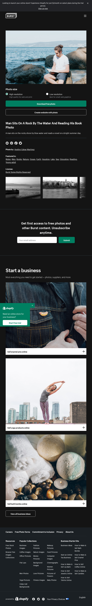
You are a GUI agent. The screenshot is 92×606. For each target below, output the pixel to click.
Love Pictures (38, 573)
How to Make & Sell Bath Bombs (80, 548)
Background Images (37, 564)
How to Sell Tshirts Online (66, 578)
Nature (26, 158)
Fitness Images (39, 580)
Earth (38, 158)
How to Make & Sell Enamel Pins (80, 557)
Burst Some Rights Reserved (18, 171)
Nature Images (38, 552)
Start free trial (15, 322)
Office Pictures (25, 555)
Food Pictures (52, 552)
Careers (9, 531)
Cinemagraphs (52, 562)
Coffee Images (25, 552)
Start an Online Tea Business (66, 556)
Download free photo (46, 103)
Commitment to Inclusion (43, 531)
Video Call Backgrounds (24, 585)
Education (64, 158)
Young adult (11, 162)
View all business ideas (21, 513)
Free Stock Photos (10, 546)
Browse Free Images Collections (10, 555)
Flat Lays (23, 562)
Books (19, 158)
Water (8, 158)
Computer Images (51, 557)
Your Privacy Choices (56, 598)
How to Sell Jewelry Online (66, 572)
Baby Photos (51, 580)
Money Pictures (36, 557)
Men (13, 158)
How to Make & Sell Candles (80, 572)
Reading (73, 158)
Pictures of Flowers (51, 574)
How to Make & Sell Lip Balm (66, 565)
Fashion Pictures (36, 546)
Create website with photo (46, 112)
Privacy (60, 531)
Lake (53, 158)
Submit (66, 240)
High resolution (16, 94)
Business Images (23, 546)
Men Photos (24, 573)
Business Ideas (66, 545)
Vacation (46, 158)
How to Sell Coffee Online (80, 565)
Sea (57, 158)
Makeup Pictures (50, 546)
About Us (69, 531)
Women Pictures (50, 568)
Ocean (32, 158)
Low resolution (56, 94)
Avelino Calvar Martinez (24, 149)
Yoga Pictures (25, 580)
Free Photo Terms (22, 531)
